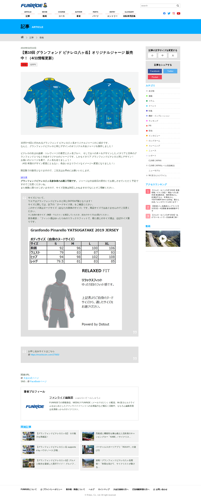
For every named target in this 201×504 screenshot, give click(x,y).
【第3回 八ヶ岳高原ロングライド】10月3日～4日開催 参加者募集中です (166, 208)
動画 (44, 14)
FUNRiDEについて (29, 489)
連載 (150, 96)
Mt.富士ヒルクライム (158, 175)
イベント (152, 106)
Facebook (155, 71)
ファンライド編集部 (61, 397)
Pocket (155, 77)
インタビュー (154, 136)
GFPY (33, 64)
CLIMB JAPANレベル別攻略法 (162, 165)
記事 (27, 14)
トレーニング (154, 146)
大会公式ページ (31, 378)
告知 (24, 64)
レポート (152, 155)
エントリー (112, 14)
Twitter (170, 71)
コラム (151, 101)
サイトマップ (104, 489)
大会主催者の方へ (121, 489)
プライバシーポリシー (52, 489)
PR (150, 126)
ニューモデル (154, 170)
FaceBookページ (38, 381)
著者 (78, 14)
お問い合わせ (161, 489)
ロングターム (154, 141)
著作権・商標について (75, 489)
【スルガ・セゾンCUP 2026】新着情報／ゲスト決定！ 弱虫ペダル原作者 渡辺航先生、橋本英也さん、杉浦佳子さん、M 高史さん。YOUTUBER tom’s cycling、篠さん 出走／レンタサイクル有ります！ (165, 196)
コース (61, 14)
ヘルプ (91, 489)
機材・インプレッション (159, 116)
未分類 (151, 91)
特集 (150, 111)
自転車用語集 (129, 14)
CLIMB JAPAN (155, 160)
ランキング (153, 121)
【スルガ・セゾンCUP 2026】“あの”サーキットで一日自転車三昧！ (165, 216)
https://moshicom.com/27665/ (45, 354)
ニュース (152, 150)
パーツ (95, 14)
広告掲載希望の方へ (140, 489)
